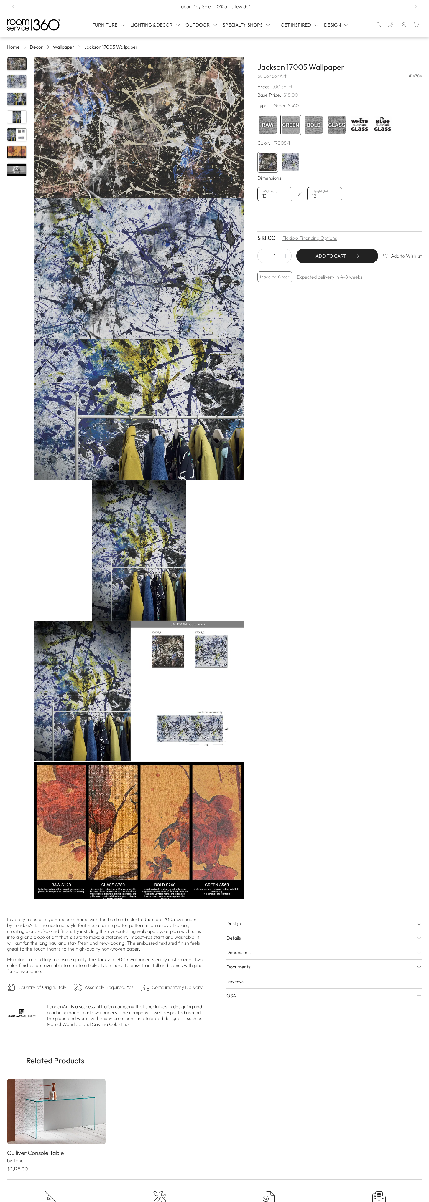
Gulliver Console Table (35, 1152)
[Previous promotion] (13, 6)
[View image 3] (17, 99)
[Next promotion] (415, 6)
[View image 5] (17, 134)
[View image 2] (17, 81)
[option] (267, 162)
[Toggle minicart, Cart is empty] (416, 25)
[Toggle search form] (379, 25)
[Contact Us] (391, 25)
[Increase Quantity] (285, 256)
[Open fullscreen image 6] (139, 832)
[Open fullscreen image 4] (139, 550)
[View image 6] (17, 152)
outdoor (197, 25)
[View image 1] (17, 63)
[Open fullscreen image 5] (139, 691)
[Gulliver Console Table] (56, 1111)
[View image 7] (17, 169)
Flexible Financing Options (309, 238)
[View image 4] (17, 116)
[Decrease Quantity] (264, 256)
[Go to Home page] (36, 25)
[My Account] (404, 25)
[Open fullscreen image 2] (139, 268)
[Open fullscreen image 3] (139, 409)
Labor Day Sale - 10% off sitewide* (214, 6)
